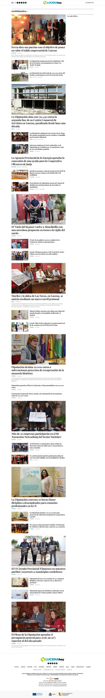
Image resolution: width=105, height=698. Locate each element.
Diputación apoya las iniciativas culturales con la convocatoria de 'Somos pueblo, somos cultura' (47, 591)
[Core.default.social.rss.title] (25, 3)
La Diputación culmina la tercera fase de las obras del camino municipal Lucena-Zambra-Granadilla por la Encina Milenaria (47, 135)
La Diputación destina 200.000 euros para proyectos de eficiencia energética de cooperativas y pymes (47, 515)
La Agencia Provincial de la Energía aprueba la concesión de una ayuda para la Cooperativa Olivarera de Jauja (37, 161)
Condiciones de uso (48, 669)
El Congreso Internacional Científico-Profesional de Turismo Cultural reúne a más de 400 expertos (47, 526)
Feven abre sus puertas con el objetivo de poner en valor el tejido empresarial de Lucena (38, 48)
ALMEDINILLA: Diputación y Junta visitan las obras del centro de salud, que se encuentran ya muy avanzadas (46, 446)
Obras (72, 666)
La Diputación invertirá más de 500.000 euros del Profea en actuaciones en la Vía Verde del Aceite (47, 74)
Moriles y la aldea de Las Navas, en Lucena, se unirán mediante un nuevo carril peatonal (37, 297)
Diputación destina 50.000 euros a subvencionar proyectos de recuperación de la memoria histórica (37, 370)
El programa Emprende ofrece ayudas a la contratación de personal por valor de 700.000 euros (36, 394)
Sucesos (23, 666)
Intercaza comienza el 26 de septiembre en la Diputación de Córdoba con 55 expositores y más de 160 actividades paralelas (47, 147)
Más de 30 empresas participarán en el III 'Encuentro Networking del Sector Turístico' (36, 435)
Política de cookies (60, 669)
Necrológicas (80, 666)
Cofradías (41, 666)
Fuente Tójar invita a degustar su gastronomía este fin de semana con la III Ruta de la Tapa (47, 324)
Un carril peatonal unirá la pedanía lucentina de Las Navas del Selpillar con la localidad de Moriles (47, 457)
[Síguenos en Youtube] (23, 3)
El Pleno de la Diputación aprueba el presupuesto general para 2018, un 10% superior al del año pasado (33, 638)
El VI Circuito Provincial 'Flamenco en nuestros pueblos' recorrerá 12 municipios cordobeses (38, 570)
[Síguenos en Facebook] (17, 3)
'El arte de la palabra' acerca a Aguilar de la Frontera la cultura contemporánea (45, 241)
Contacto (69, 669)
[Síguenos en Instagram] (21, 3)
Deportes (48, 666)
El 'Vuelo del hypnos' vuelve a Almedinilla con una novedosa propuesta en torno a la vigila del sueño (38, 230)
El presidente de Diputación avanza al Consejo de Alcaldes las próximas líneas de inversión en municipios (47, 185)
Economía (29, 666)
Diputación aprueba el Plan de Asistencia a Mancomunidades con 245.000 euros (37, 386)
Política (17, 666)
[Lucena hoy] (52, 661)
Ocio (35, 666)
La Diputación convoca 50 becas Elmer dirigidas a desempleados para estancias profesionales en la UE (34, 503)
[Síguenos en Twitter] (19, 3)
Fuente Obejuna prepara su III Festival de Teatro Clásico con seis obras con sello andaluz (47, 253)
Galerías (88, 666)
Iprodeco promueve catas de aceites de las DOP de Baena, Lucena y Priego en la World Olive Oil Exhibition (47, 173)
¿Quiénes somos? (37, 669)
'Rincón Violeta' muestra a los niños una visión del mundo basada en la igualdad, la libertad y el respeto (47, 313)
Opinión (55, 666)
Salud (67, 666)
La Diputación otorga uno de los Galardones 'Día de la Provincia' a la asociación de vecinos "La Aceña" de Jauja (47, 63)
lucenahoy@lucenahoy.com (59, 685)
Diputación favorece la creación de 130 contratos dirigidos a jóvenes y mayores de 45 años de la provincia (47, 580)
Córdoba (61, 666)
